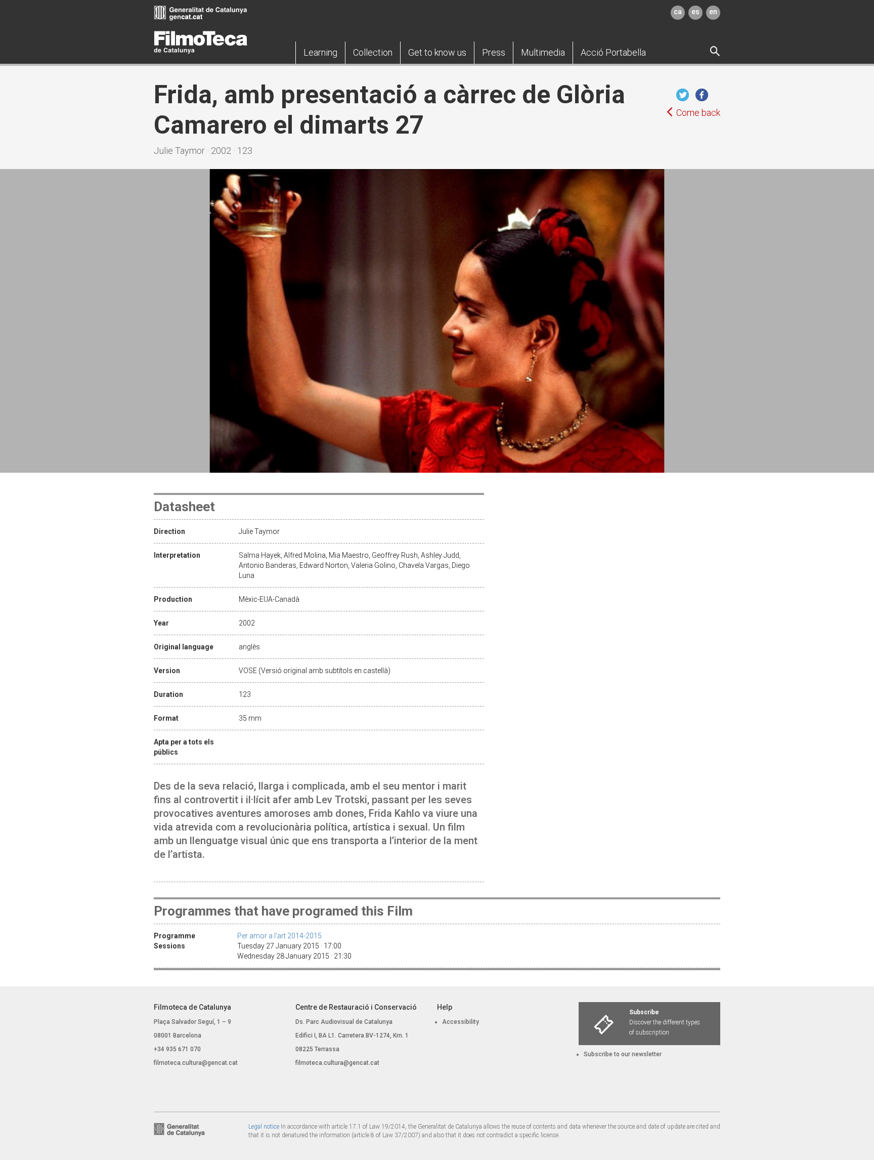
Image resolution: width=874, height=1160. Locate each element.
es (695, 12)
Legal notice (263, 1126)
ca (678, 12)
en (713, 12)
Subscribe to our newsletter (623, 1054)
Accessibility (460, 1021)
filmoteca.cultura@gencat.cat (196, 1062)
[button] (320, 53)
